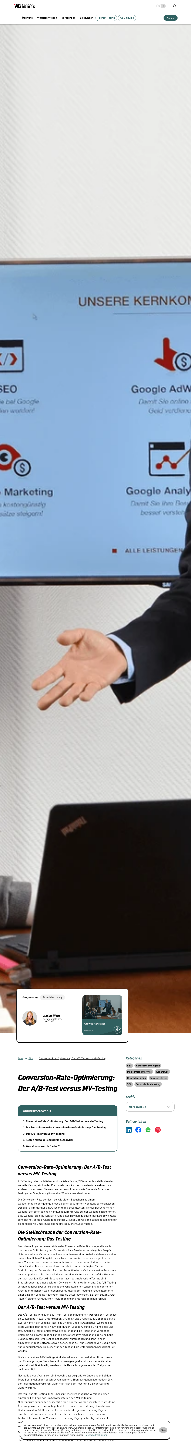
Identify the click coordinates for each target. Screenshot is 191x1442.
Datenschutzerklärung (95, 1434)
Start (20, 1058)
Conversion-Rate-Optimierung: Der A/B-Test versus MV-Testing (72, 1058)
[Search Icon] (175, 6)
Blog (31, 1058)
